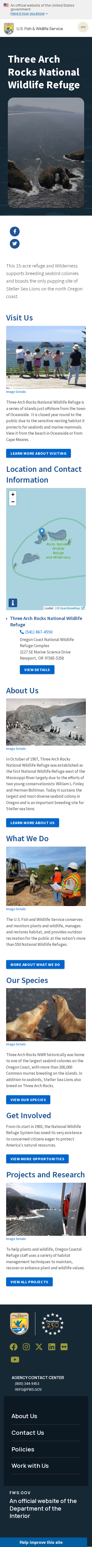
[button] (42, 533)
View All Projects (29, 1281)
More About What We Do (35, 964)
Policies (23, 1449)
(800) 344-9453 (27, 1383)
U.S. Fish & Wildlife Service (40, 28)
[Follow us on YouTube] (17, 1360)
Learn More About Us (33, 822)
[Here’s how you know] (46, 9)
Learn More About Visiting (38, 453)
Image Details (16, 391)
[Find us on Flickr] (66, 1347)
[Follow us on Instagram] (28, 1347)
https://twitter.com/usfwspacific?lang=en (49, 244)
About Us (24, 1416)
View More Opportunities (37, 1158)
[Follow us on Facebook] (15, 1347)
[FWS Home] (9, 28)
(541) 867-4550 (39, 632)
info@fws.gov (28, 1389)
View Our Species (28, 1099)
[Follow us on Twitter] (40, 1347)
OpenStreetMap (70, 608)
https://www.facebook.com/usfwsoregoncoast (49, 231)
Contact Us (28, 1432)
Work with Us (30, 1465)
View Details (37, 669)
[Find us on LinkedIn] (53, 1347)
